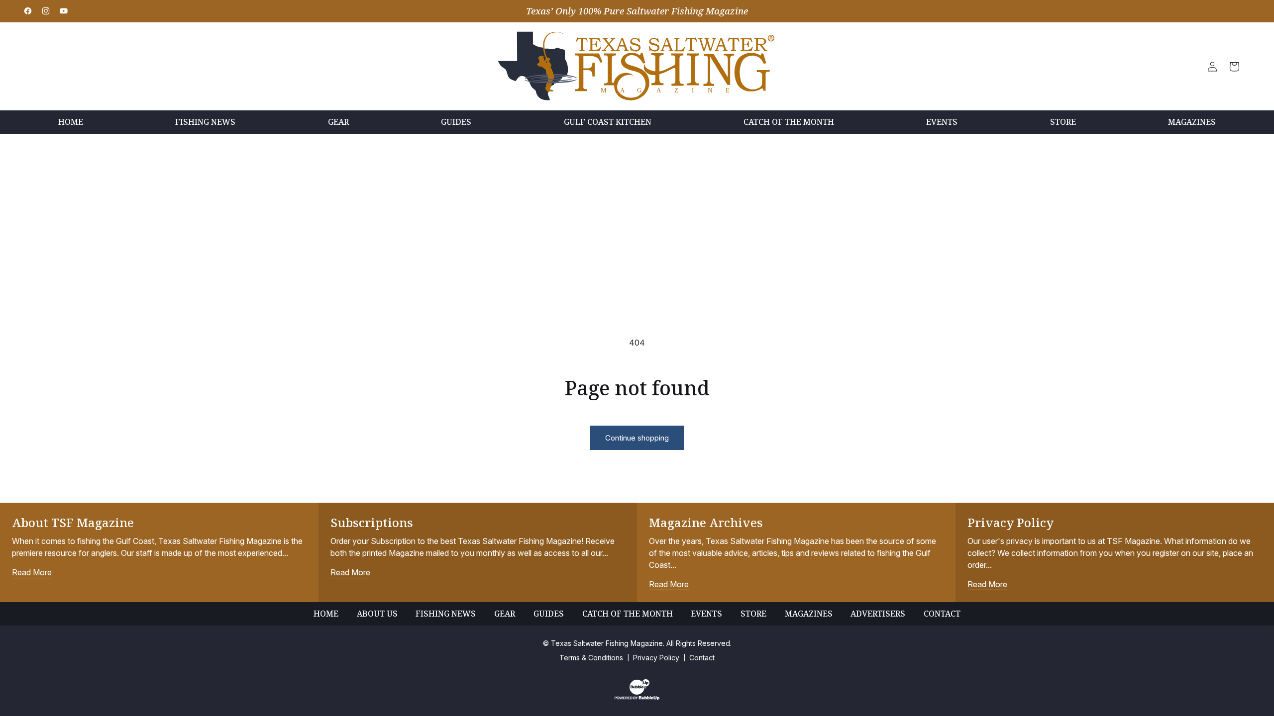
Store (753, 613)
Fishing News (446, 613)
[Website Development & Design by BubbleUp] (637, 698)
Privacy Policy (656, 657)
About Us (377, 613)
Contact (942, 613)
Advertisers (877, 613)
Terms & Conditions (591, 657)
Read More (32, 572)
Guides (548, 613)
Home (326, 613)
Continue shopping (637, 438)
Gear (504, 613)
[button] (1234, 67)
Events (706, 613)
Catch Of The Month (627, 613)
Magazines (809, 613)
